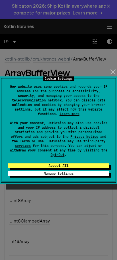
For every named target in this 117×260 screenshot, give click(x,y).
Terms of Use (32, 141)
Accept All (58, 165)
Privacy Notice (84, 136)
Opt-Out (57, 155)
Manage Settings (59, 173)
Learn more (70, 114)
